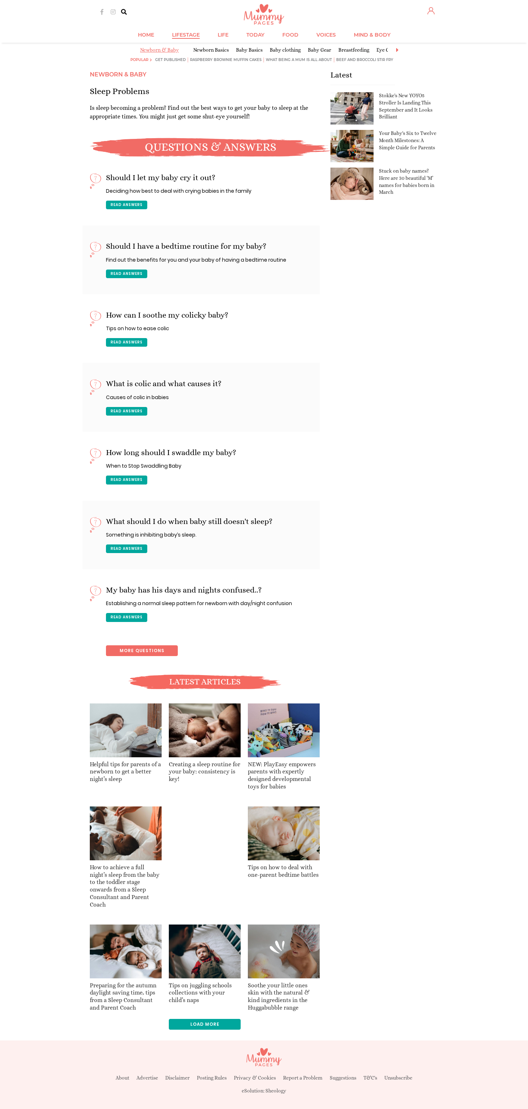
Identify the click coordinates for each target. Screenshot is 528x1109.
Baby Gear (319, 50)
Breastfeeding (353, 50)
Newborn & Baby (159, 50)
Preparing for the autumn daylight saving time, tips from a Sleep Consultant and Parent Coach (123, 996)
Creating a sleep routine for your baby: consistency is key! (204, 772)
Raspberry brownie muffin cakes (225, 59)
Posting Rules (212, 1078)
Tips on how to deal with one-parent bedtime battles (283, 871)
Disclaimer (177, 1078)
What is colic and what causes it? (164, 383)
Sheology (275, 1091)
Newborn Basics (211, 50)
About (122, 1078)
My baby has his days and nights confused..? (184, 589)
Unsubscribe (398, 1078)
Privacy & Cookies (255, 1078)
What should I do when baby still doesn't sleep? (189, 521)
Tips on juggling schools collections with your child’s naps (200, 993)
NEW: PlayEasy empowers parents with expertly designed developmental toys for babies (282, 775)
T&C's (370, 1078)
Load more (204, 1024)
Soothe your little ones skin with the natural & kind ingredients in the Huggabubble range (279, 996)
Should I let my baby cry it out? (161, 177)
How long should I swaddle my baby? (171, 452)
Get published (170, 59)
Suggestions (343, 1078)
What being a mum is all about (299, 59)
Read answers (127, 204)
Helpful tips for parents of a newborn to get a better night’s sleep (125, 772)
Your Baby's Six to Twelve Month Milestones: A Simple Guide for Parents (407, 140)
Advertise (147, 1078)
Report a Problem (303, 1078)
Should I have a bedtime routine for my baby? (186, 246)
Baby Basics (249, 50)
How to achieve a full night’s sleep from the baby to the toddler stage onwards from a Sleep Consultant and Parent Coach (124, 886)
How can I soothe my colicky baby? (167, 314)
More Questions (142, 650)
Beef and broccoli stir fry (364, 59)
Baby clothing (285, 50)
